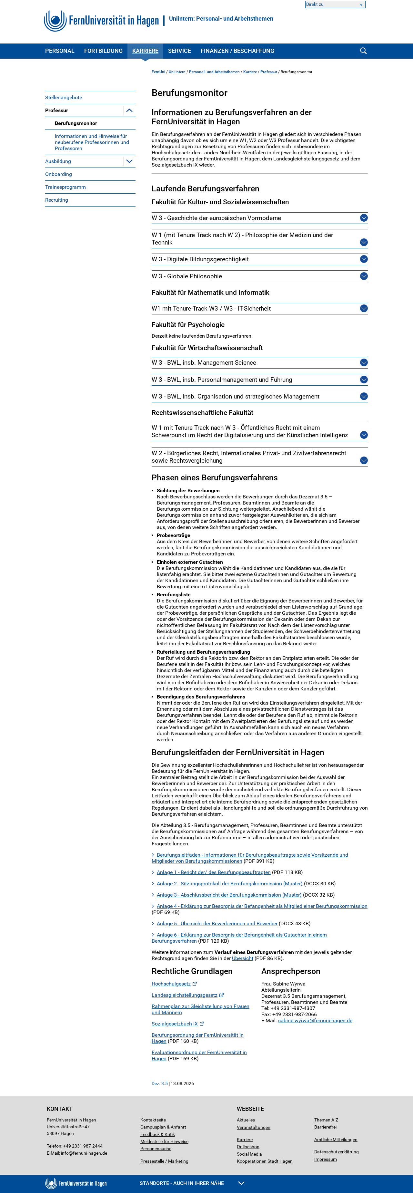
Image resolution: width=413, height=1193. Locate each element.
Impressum (325, 1159)
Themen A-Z (326, 1119)
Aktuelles (246, 1119)
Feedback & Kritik (157, 1134)
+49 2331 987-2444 (83, 1146)
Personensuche (155, 1148)
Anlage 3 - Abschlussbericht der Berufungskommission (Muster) (229, 895)
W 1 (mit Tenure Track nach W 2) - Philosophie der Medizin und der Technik (242, 238)
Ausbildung (58, 161)
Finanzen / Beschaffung (237, 50)
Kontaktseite (153, 1119)
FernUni (158, 72)
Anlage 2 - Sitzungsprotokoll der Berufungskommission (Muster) (230, 883)
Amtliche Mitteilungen (336, 1139)
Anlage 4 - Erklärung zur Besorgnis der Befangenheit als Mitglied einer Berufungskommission (262, 906)
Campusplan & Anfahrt (163, 1127)
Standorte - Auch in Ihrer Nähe (182, 1183)
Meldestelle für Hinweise (164, 1141)
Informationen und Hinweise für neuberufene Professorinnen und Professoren (92, 142)
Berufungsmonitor (76, 123)
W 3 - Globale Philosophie (187, 276)
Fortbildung (103, 50)
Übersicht (242, 958)
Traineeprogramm (65, 187)
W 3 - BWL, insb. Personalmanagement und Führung (222, 379)
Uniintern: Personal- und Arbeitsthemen (221, 18)
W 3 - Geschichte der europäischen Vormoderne (216, 218)
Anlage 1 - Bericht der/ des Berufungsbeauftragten (214, 872)
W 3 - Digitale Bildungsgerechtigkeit (200, 259)
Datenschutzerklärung (336, 1151)
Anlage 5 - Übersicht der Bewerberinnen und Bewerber (217, 923)
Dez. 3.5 (160, 1083)
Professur (56, 110)
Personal (60, 50)
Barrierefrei (325, 1127)
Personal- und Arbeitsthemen (214, 72)
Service (179, 50)
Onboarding (58, 174)
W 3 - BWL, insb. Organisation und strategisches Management (235, 396)
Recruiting (56, 200)
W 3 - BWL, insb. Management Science (204, 362)
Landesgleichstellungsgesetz (184, 995)
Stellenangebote (63, 97)
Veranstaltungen (253, 1127)
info (65, 1153)
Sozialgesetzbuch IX (175, 1024)
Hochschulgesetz (171, 984)
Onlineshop (248, 1146)
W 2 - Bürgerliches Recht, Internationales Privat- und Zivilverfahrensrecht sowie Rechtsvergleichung (249, 456)
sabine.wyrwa (293, 1020)
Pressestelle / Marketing (164, 1161)
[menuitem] (90, 97)
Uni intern (177, 72)
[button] (129, 110)
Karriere (145, 50)
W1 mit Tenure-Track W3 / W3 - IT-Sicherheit (211, 308)
